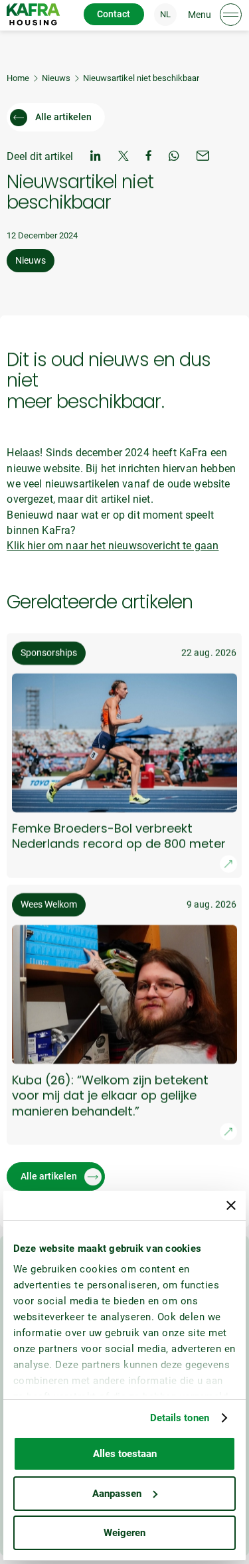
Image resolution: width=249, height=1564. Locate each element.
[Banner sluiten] (231, 1205)
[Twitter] (123, 157)
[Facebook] (148, 157)
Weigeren (124, 1533)
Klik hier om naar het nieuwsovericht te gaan (112, 546)
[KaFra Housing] (33, 14)
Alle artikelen (63, 117)
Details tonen (179, 1418)
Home (18, 78)
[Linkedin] (95, 157)
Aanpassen (116, 1494)
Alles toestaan (125, 1454)
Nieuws (56, 78)
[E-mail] (203, 157)
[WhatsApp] (174, 157)
